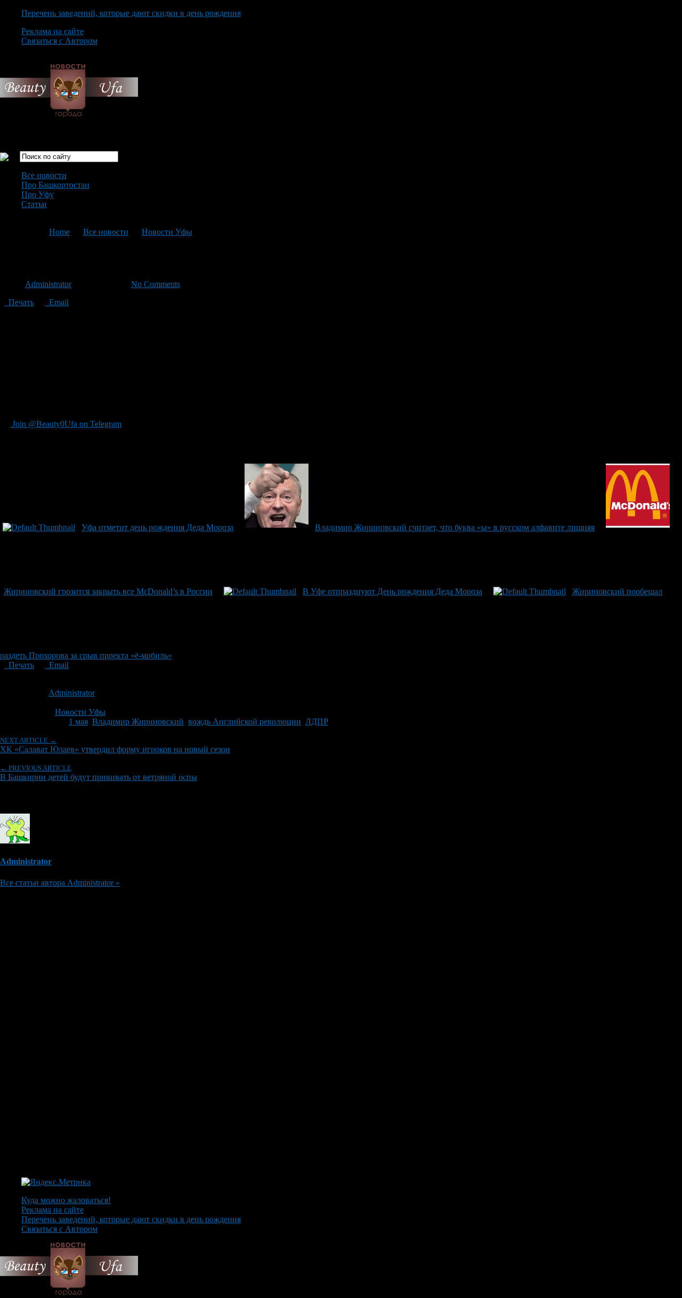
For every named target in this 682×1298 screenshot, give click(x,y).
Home (59, 231)
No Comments (155, 284)
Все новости (44, 175)
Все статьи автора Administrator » (60, 882)
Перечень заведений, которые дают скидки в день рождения (131, 13)
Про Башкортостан (55, 184)
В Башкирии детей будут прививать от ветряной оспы (98, 773)
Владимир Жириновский (138, 721)
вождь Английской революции (244, 721)
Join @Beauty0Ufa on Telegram (65, 423)
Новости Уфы (167, 231)
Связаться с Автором (59, 40)
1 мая (78, 721)
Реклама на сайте (52, 31)
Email (57, 302)
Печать (19, 302)
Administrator (48, 284)
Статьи (34, 204)
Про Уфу (37, 194)
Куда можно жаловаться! (66, 1200)
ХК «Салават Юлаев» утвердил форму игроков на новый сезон (115, 745)
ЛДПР (316, 721)
